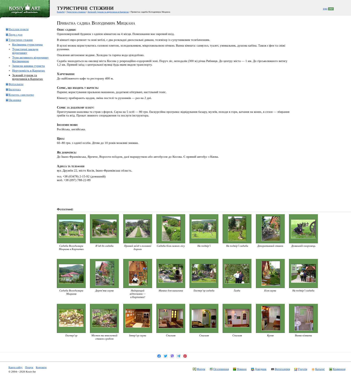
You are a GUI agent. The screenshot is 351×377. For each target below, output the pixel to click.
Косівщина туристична (27, 44)
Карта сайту (16, 367)
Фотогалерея (282, 369)
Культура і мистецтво (21, 94)
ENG (325, 9)
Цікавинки (15, 100)
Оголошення (221, 369)
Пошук (29, 367)
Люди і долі (15, 34)
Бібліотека (15, 89)
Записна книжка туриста (28, 65)
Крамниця (339, 369)
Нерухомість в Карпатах (28, 70)
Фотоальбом (16, 84)
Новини (242, 369)
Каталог (320, 369)
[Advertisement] (21, 120)
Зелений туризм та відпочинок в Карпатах (27, 76)
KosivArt (61, 12)
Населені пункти (18, 29)
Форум (201, 369)
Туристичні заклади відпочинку (25, 50)
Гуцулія (302, 369)
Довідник (260, 369)
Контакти (41, 367)
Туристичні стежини (21, 39)
